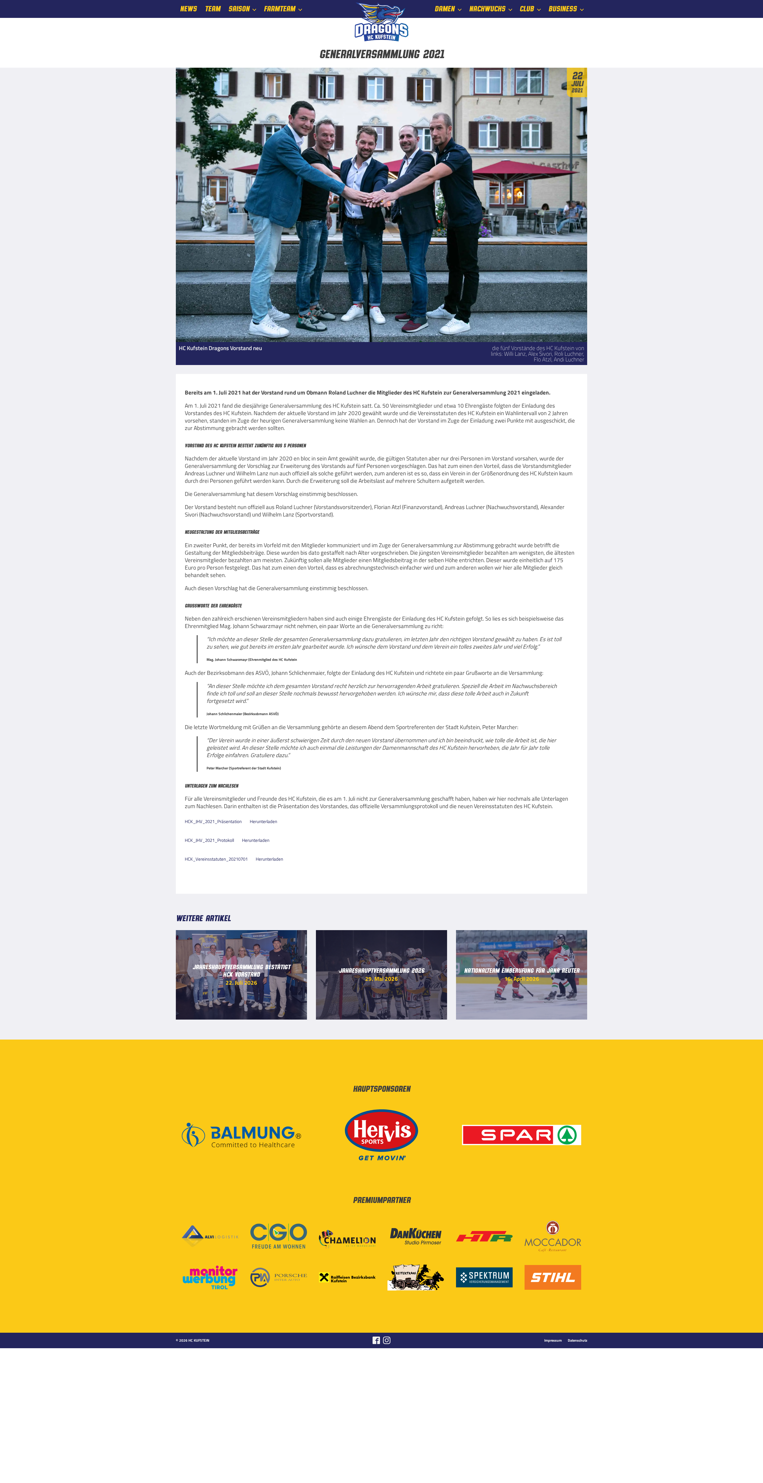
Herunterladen (263, 821)
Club (526, 9)
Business (562, 9)
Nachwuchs (487, 9)
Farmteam (279, 9)
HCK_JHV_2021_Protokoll (209, 840)
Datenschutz (577, 1340)
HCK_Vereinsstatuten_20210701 (216, 859)
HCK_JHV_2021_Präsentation (213, 821)
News (188, 9)
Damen (445, 9)
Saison (238, 9)
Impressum (553, 1340)
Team (212, 9)
